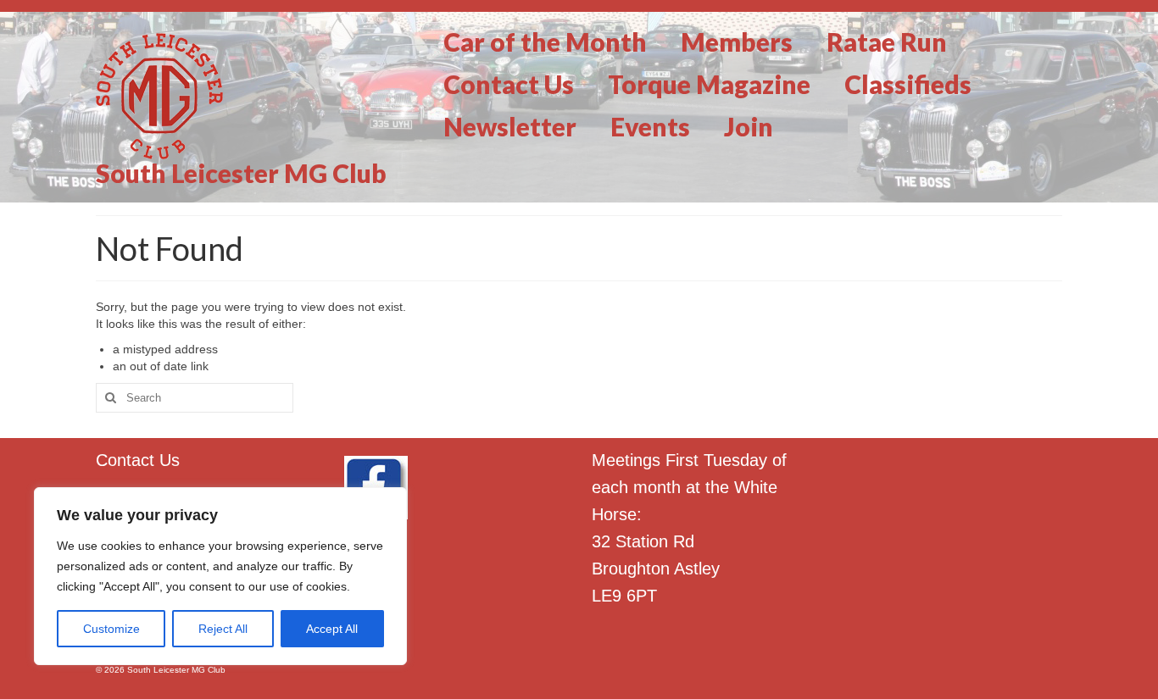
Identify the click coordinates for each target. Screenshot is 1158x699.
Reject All (223, 628)
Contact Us (138, 460)
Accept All (332, 628)
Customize (111, 628)
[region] (220, 576)
